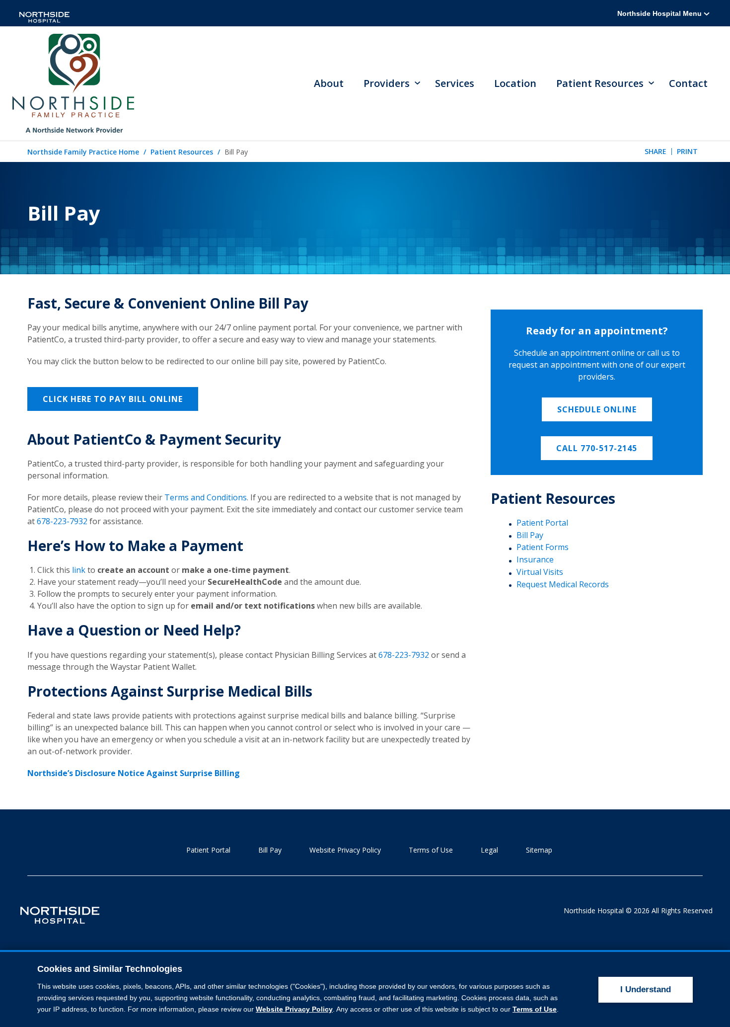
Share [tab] (655, 151)
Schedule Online (597, 409)
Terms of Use (431, 850)
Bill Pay (529, 535)
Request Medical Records (562, 584)
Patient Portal (542, 522)
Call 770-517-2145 (596, 448)
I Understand (645, 989)
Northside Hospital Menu (660, 13)
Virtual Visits (539, 571)
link (78, 569)
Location (515, 83)
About (329, 83)
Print (687, 151)
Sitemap (539, 850)
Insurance (535, 559)
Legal (489, 850)
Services (454, 83)
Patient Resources (181, 152)
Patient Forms (542, 547)
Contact (688, 83)
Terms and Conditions (205, 497)
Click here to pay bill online (113, 399)
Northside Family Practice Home (83, 152)
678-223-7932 (62, 521)
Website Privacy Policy (345, 850)
